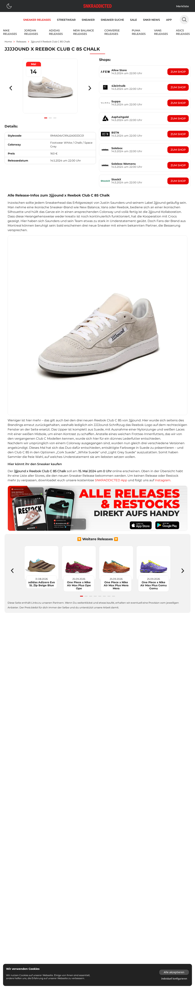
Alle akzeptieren (174, 972)
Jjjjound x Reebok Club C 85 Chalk (50, 41)
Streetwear (66, 19)
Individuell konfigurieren (174, 978)
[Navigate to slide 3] (55, 118)
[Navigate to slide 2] (50, 118)
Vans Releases (161, 32)
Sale (133, 19)
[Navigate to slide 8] (113, 596)
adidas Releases (56, 32)
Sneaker (88, 19)
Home (8, 41)
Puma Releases (139, 32)
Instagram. (163, 480)
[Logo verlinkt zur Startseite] (97, 6)
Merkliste (182, 6)
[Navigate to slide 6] (104, 596)
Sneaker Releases (37, 19)
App (169, 19)
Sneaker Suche (112, 19)
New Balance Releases (83, 32)
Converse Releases (112, 32)
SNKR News (151, 19)
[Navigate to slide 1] (45, 118)
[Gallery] (50, 88)
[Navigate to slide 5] (100, 596)
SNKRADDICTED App (110, 480)
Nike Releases (10, 32)
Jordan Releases (31, 32)
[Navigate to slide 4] (95, 596)
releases (21, 41)
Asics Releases (183, 32)
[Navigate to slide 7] (109, 596)
